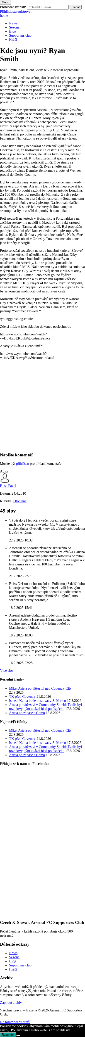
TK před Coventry (22, 696)
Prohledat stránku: (13, 7)
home (4, 15)
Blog (12, 31)
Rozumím (8, 1034)
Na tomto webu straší (15, 1022)
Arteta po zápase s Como (27, 713)
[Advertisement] (42, 405)
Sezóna (14, 27)
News (13, 23)
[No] (18, 1035)
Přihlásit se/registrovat (15, 11)
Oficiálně (20, 501)
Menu (5, 2)
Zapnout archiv (11, 1002)
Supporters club (20, 35)
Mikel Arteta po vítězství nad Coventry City (40, 688)
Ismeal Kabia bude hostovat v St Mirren (37, 700)
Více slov (7, 670)
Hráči (13, 39)
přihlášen (23, 463)
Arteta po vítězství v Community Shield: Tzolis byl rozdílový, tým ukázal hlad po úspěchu (45, 707)
